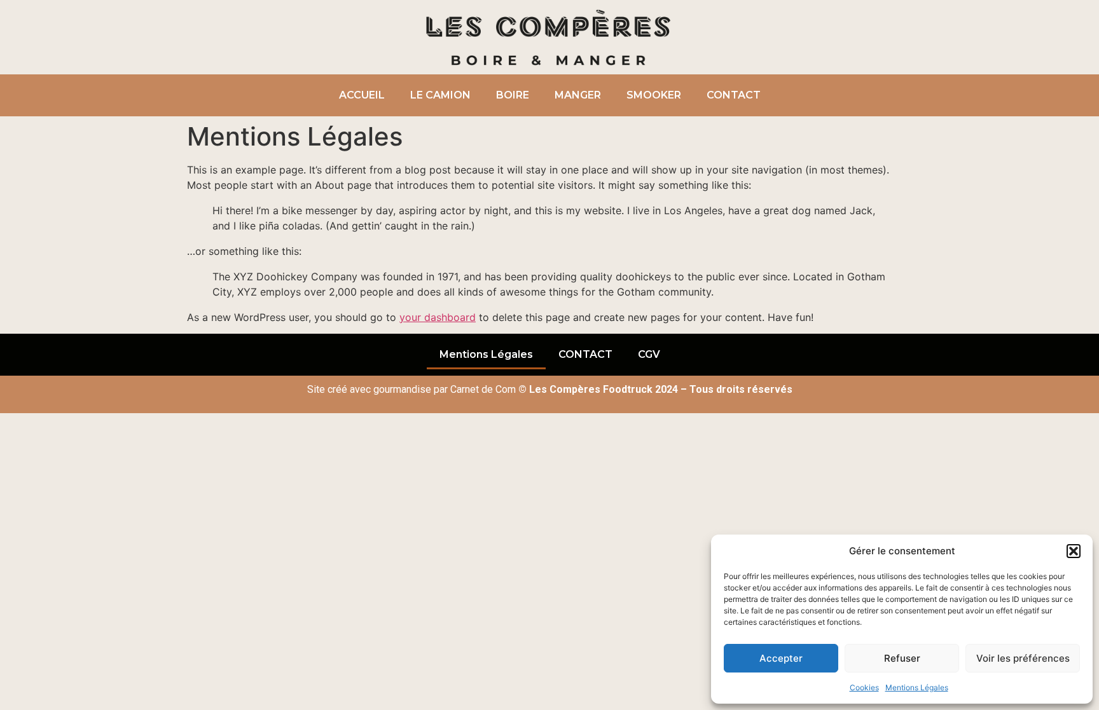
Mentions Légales (916, 687)
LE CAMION (440, 95)
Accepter (781, 658)
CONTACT (734, 95)
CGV (649, 354)
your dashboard (437, 317)
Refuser (902, 658)
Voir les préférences (1023, 658)
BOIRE (512, 95)
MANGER (578, 95)
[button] (1073, 551)
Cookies (864, 687)
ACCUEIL (362, 95)
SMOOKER (653, 95)
